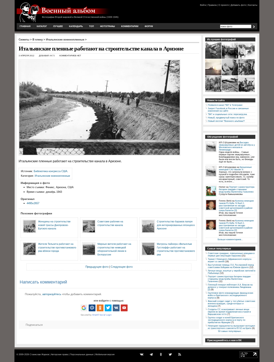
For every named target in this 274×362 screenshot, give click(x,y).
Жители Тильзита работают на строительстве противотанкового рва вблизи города (57, 247)
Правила (212, 5)
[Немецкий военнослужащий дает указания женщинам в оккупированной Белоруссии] (230, 75)
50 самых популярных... (230, 331)
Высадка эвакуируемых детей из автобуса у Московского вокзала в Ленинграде (237, 146)
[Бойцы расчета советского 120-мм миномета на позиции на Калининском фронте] (246, 91)
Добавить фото (238, 5)
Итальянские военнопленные (65, 39)
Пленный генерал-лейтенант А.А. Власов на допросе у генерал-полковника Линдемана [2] (230, 287)
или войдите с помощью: (109, 300)
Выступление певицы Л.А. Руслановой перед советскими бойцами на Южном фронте (231, 266)
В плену (37, 39)
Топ (91, 26)
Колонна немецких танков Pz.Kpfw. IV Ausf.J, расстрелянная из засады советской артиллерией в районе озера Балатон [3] (236, 206)
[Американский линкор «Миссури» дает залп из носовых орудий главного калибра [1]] (213, 75)
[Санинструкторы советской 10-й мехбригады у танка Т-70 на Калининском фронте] (213, 58)
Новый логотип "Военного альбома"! (226, 121)
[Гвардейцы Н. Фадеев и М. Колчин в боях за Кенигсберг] (246, 75)
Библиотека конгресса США (50, 171)
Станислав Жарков (39, 354)
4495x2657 (33, 203)
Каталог (42, 26)
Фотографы (107, 26)
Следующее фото (122, 266)
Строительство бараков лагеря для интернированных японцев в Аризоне (176, 225)
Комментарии (129, 26)
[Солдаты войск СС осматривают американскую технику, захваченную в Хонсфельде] (230, 58)
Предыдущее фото (97, 266)
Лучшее (58, 26)
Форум (149, 26)
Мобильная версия (105, 354)
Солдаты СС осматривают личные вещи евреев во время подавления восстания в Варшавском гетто (229, 311)
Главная (25, 26)
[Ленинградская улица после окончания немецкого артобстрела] (213, 91)
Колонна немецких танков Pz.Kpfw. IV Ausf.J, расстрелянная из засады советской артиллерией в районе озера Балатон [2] (236, 225)
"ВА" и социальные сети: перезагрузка (227, 114)
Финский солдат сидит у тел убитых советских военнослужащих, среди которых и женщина (231, 303)
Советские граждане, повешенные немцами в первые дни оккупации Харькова (231, 254)
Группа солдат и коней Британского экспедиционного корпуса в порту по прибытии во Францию (226, 320)
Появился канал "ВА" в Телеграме (225, 105)
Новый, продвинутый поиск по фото (226, 117)
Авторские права (59, 354)
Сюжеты (24, 39)
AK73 (52, 55)
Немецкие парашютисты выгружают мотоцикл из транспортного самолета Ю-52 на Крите (231, 327)
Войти (203, 5)
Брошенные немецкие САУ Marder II (235, 168)
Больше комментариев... (230, 239)
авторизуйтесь (51, 294)
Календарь (76, 26)
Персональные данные (81, 354)
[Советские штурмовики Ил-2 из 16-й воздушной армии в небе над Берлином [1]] (230, 91)
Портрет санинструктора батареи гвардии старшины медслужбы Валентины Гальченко (236, 189)
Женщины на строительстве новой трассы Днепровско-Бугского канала (54, 225)
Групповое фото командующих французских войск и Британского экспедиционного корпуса (230, 295)
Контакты (252, 5)
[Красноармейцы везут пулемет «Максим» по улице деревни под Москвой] (246, 58)
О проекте (223, 5)
